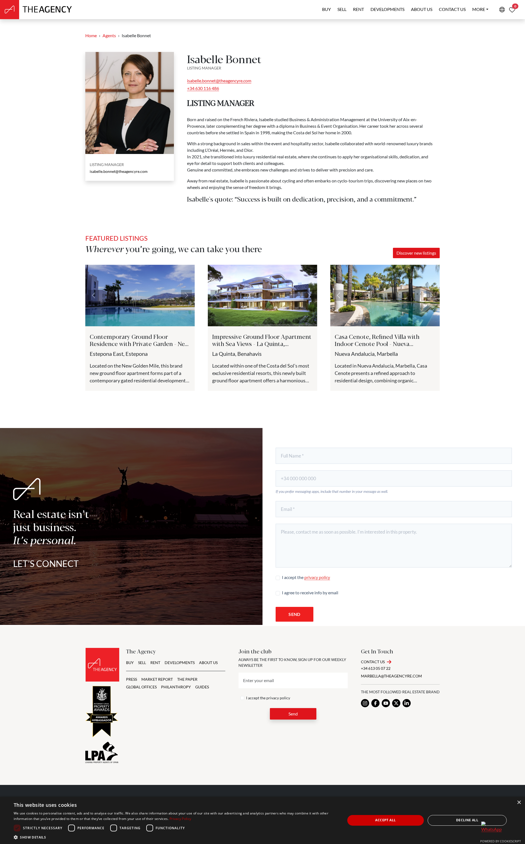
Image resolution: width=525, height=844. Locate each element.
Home (91, 35)
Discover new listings (416, 252)
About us (421, 9)
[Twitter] (396, 703)
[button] (175, 837)
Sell (341, 9)
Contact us (452, 9)
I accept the (306, 577)
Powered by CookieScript (500, 841)
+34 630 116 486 (203, 88)
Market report (157, 679)
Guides (202, 687)
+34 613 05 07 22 (375, 668)
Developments (387, 9)
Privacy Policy (180, 818)
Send (294, 614)
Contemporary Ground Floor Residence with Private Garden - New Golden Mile (139, 343)
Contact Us (373, 661)
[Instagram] (365, 703)
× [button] (519, 803)
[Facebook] (375, 703)
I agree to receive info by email (310, 592)
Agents (109, 35)
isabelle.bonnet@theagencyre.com (119, 171)
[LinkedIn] (406, 703)
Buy (326, 9)
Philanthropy (176, 687)
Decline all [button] (467, 820)
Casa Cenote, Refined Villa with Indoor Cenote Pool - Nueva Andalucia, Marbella (377, 343)
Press (131, 679)
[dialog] (262, 820)
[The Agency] (102, 665)
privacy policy (317, 577)
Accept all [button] (385, 820)
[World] (502, 9)
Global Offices (141, 687)
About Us (208, 662)
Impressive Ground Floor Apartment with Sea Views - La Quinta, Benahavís (261, 343)
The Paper (187, 679)
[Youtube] (386, 703)
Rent (358, 9)
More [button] (478, 9)
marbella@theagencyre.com (391, 676)
